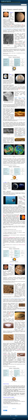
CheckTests (6, 1)
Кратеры (9, 30)
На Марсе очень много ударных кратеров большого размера (13, 298)
